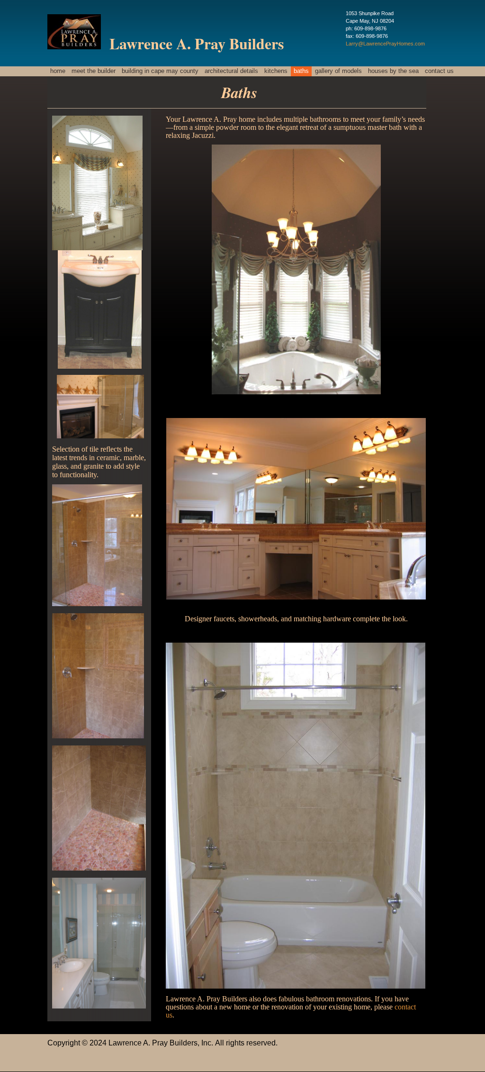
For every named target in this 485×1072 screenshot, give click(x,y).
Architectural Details (231, 70)
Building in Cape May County (160, 70)
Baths (301, 70)
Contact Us (439, 70)
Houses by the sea (393, 70)
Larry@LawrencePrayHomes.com (385, 43)
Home (57, 70)
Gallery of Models (338, 70)
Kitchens (275, 70)
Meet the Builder (94, 70)
